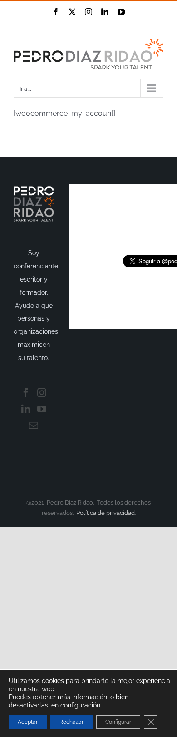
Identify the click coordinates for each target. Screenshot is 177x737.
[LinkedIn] (25, 409)
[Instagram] (41, 392)
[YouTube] (41, 409)
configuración (80, 705)
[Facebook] (25, 392)
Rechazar (71, 722)
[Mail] (33, 425)
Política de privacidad (105, 512)
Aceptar (28, 722)
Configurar (118, 722)
